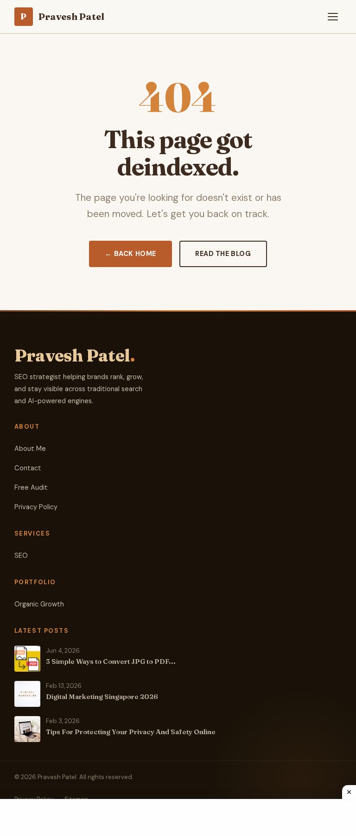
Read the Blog (223, 254)
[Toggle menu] (333, 16)
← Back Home (130, 254)
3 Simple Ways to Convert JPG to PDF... (111, 661)
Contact (27, 468)
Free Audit (31, 487)
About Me (30, 448)
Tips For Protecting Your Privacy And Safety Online (131, 732)
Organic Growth (39, 604)
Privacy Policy (35, 507)
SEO (21, 555)
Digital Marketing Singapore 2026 (102, 697)
